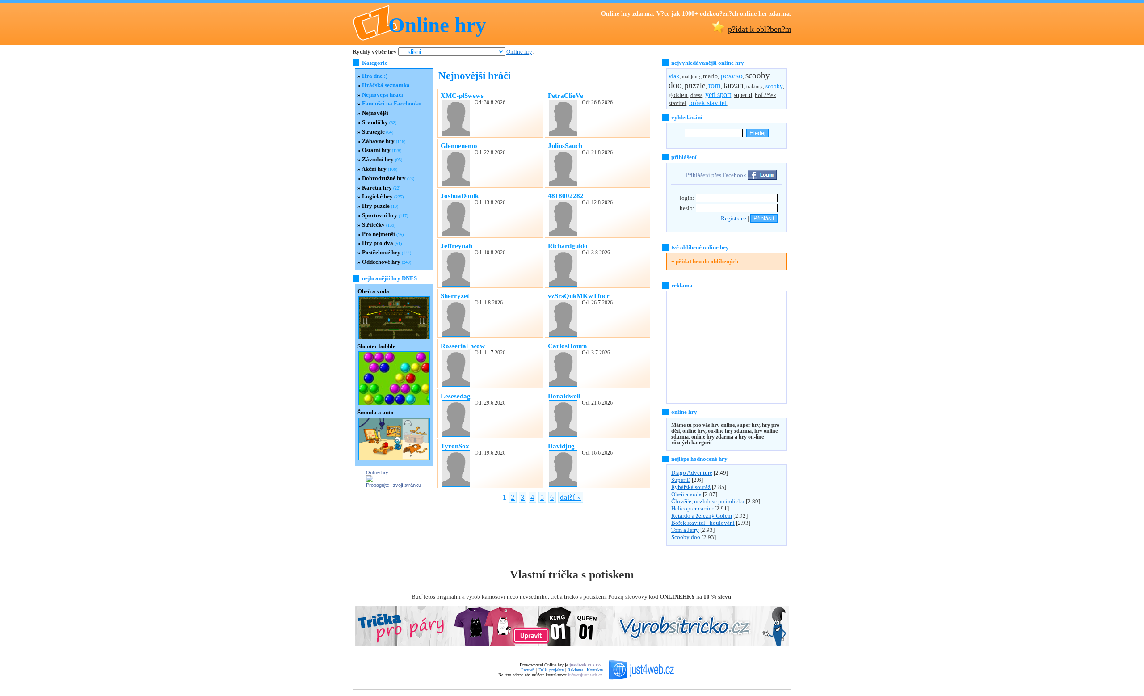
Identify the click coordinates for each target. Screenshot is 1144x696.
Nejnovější (375, 113)
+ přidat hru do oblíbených (704, 261)
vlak (674, 76)
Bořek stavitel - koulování (703, 522)
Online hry (437, 25)
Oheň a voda (686, 494)
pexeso (731, 75)
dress (696, 95)
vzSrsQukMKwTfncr (579, 295)
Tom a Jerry (685, 530)
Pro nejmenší (378, 234)
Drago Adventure (691, 472)
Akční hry (374, 168)
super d (743, 95)
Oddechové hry (381, 261)
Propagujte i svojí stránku (393, 485)
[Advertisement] (722, 347)
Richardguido (568, 245)
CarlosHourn (567, 346)
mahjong (691, 76)
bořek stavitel (708, 102)
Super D (680, 480)
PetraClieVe (565, 95)
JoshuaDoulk (460, 195)
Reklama (575, 669)
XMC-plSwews (462, 95)
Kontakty (595, 669)
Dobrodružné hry (384, 178)
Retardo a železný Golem (701, 515)
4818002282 (566, 195)
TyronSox (455, 446)
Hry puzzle (376, 205)
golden (678, 94)
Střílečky (373, 224)
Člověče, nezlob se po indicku (707, 501)
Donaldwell (564, 396)
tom (714, 85)
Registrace (733, 218)
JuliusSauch (565, 145)
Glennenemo (459, 145)
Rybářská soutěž (691, 487)
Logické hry (377, 196)
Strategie (373, 131)
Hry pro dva (377, 243)
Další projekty (551, 669)
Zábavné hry (378, 141)
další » (570, 497)
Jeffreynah (456, 245)
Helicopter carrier (692, 508)
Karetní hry (377, 187)
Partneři (528, 669)
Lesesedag (456, 396)
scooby (774, 86)
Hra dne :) (374, 75)
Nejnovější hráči (382, 94)
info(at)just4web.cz (585, 674)
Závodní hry (378, 159)
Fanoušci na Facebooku (391, 103)
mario (710, 76)
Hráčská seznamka (386, 85)
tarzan (733, 85)
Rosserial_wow (463, 346)
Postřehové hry (381, 252)
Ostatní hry (376, 150)
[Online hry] (369, 480)
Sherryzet (455, 295)
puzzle (695, 85)
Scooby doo (685, 537)
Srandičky (375, 122)
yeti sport (718, 94)
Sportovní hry (379, 215)
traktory (754, 86)
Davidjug (561, 446)
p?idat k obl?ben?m (759, 29)
